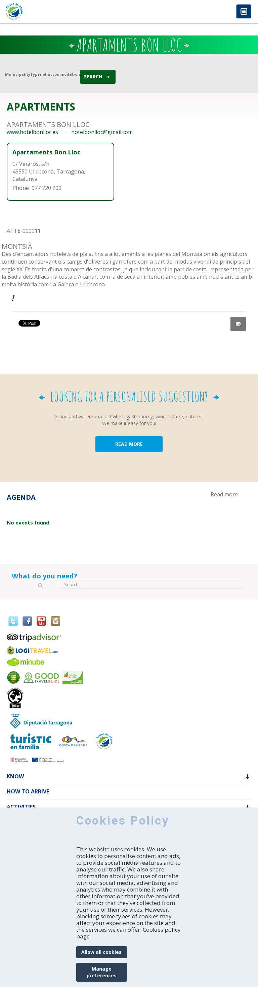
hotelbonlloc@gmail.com (102, 132)
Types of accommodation (55, 74)
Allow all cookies (101, 952)
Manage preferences (102, 972)
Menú (243, 11)
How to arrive (28, 791)
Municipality (17, 74)
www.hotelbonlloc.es (32, 132)
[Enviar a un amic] (238, 324)
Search (93, 76)
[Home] (64, 11)
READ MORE (129, 444)
